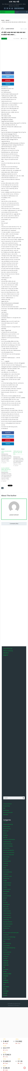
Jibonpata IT (17, 1005)
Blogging (5, 835)
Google (5, 880)
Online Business (7, 913)
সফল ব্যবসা (5, 995)
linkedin (8, 84)
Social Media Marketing (9, 947)
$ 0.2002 (19, 1041)
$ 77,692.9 (7, 1055)
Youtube (5, 958)
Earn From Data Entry (8, 852)
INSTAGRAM (6, 891)
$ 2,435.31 (7, 1061)
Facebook (5, 863)
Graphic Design (7, 885)
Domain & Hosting (7, 846)
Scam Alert (6, 934)
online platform (7, 917)
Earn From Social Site (8, 854)
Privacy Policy (6, 806)
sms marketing (7, 943)
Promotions (6, 928)
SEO (4, 941)
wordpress (5, 956)
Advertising (6, 810)
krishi (4, 900)
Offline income (6, 911)
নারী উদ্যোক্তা (5, 976)
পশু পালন (4, 978)
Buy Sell (5, 837)
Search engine (6, 939)
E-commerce (6, 848)
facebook (7, 73)
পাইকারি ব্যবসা (5, 980)
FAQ (4, 808)
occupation (6, 908)
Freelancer (5, 874)
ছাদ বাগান (4, 971)
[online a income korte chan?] (7, 456)
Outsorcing (6, 919)
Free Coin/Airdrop (7, 872)
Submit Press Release (19, 8)
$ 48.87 (6, 1041)
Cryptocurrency (7, 841)
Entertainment (7, 861)
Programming (6, 926)
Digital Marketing (7, 843)
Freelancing (6, 878)
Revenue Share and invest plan (11, 932)
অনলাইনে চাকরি (5, 965)
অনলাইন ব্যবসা (5, 960)
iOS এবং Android (7, 895)
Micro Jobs (5, 906)
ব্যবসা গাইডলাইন (6, 986)
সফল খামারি (5, 993)
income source (6, 889)
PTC (4, 930)
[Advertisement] (14, 56)
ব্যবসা (4, 984)
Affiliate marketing (8, 650)
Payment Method (7, 921)
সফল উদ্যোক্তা (5, 991)
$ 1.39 (20, 1061)
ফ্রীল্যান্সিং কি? (5, 655)
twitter (8, 76)
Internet (5, 893)
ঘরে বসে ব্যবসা (5, 969)
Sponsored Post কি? (8, 812)
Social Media (6, 945)
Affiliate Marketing (8, 824)
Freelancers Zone (7, 876)
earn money (6, 856)
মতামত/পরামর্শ (5, 814)
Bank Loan (5, 830)
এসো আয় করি (14, 2)
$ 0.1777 (6, 1048)
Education (5, 859)
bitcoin (5, 833)
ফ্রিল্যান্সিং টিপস (6, 982)
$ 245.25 (6, 1068)
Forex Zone (6, 869)
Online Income (6, 915)
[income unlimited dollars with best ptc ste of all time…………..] (7, 474)
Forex (4, 867)
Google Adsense (7, 882)
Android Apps (6, 826)
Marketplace (6, 904)
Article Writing (6, 828)
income (5, 887)
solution (5, 950)
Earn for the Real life (8, 850)
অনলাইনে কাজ (5, 963)
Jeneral (4, 38)
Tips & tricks (6, 954)
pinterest (7, 80)
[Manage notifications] (24, 1068)
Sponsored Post (7, 952)
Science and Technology (9, 937)
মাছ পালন (4, 989)
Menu (3, 12)
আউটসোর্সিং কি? (6, 653)
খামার (4, 967)
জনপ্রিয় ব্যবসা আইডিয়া (7, 973)
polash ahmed (10, 28)
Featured (5, 865)
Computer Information (9, 839)
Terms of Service (7, 803)
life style (5, 902)
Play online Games (7, 924)
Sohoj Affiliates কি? (7, 648)
